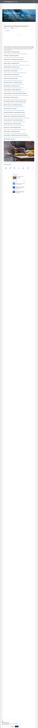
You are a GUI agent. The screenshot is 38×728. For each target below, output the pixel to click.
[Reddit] (23, 168)
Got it (16, 726)
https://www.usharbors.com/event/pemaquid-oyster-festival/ (14, 87)
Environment (28, 15)
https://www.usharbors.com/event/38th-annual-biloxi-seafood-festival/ (15, 99)
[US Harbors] (10, 1)
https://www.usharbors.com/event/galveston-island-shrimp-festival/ (15, 129)
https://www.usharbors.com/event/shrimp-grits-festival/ (13, 76)
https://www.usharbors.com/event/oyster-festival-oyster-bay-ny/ (14, 110)
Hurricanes (29, 17)
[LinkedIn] (19, 168)
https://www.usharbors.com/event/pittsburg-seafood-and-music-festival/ (16, 61)
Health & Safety (23, 17)
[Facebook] (6, 168)
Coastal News (17, 15)
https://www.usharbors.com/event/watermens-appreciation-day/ (14, 91)
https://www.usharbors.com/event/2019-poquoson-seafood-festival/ (15, 133)
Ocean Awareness (23, 18)
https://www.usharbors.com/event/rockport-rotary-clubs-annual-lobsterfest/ (16, 95)
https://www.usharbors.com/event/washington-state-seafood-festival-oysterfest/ (17, 137)
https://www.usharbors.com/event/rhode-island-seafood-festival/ (14, 121)
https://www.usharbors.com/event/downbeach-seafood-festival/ (14, 106)
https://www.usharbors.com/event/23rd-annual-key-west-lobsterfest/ (15, 72)
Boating (5, 15)
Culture (22, 15)
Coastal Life (10, 15)
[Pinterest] (14, 168)
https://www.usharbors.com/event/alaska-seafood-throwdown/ (14, 57)
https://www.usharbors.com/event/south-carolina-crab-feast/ (14, 125)
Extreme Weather (7, 17)
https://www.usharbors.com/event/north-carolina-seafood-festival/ (15, 114)
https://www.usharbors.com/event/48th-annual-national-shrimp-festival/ (15, 53)
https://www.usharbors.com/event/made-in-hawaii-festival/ (13, 80)
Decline (12, 726)
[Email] (28, 168)
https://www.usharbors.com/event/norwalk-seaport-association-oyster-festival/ (17, 65)
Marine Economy (7, 18)
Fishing (13, 17)
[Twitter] (10, 168)
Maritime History (15, 18)
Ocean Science (7, 20)
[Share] (32, 168)
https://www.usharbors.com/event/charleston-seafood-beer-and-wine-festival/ (17, 118)
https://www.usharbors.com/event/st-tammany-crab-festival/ (14, 84)
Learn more (7, 724)
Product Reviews (14, 20)
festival (7, 30)
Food (17, 17)
